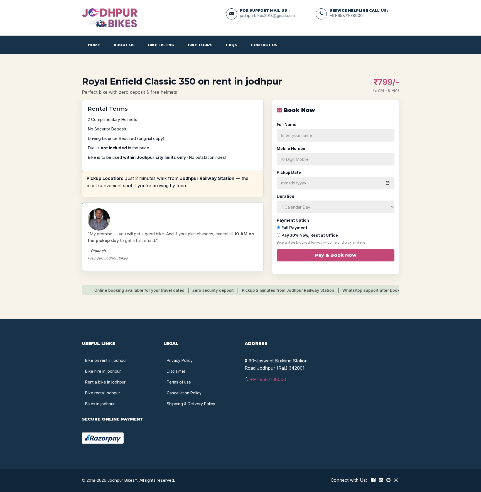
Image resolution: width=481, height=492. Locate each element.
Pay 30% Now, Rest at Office (309, 235)
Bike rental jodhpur (102, 392)
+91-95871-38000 (346, 15)
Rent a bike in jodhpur (105, 382)
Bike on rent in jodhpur (106, 360)
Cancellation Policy (184, 392)
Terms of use (179, 382)
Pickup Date (289, 172)
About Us (124, 45)
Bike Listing (161, 45)
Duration (285, 196)
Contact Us (264, 45)
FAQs (231, 45)
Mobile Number (292, 148)
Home (94, 45)
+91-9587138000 (267, 379)
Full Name (286, 124)
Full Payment (294, 227)
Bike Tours (200, 45)
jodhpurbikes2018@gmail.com (267, 15)
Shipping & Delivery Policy (191, 403)
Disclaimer (176, 371)
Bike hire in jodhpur (103, 371)
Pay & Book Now (335, 255)
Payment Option (293, 220)
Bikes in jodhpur (100, 403)
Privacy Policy (180, 360)
